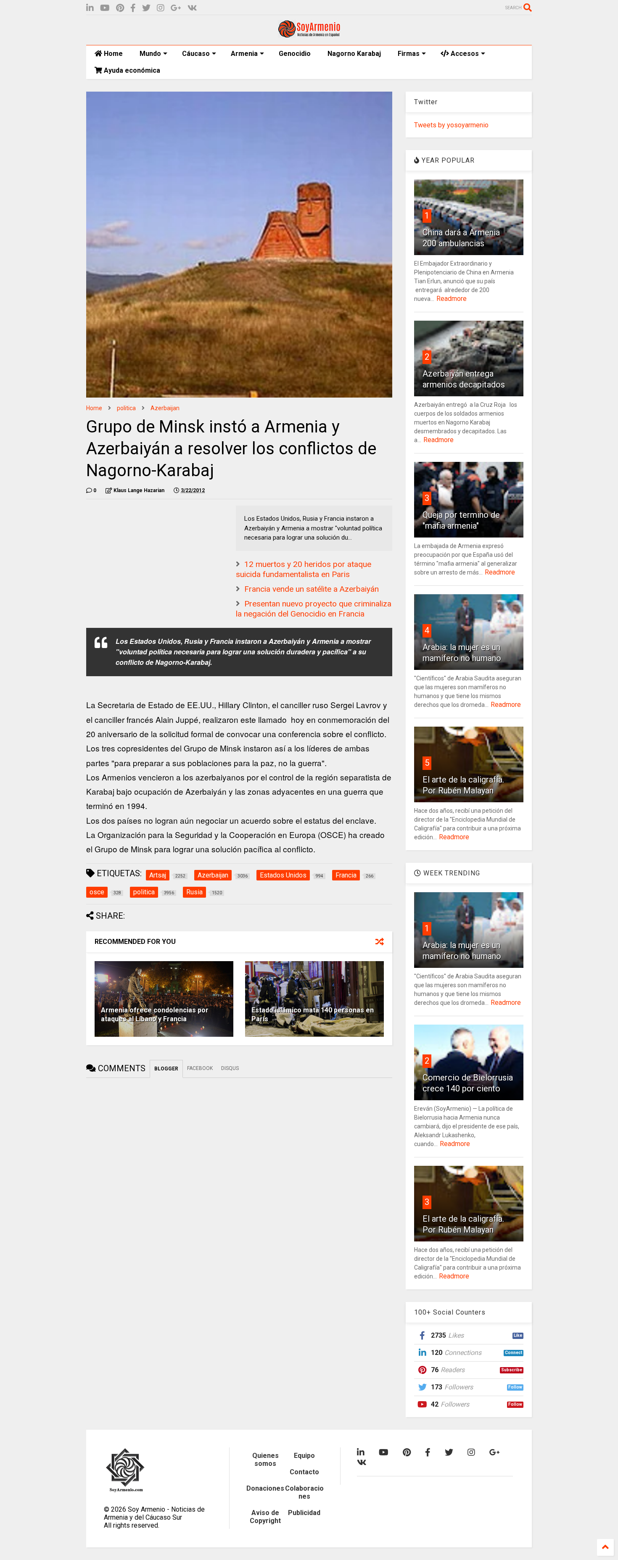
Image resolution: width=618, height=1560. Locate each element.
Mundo (150, 54)
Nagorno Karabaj (354, 54)
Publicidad (304, 1513)
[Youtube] (105, 8)
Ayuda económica (131, 70)
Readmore (451, 299)
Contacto (304, 1472)
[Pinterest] (120, 8)
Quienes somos (265, 1460)
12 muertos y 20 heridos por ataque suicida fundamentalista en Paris (303, 569)
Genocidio (295, 54)
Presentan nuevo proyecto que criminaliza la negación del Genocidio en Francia (313, 609)
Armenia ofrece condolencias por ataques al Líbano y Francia (155, 1014)
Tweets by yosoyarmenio (451, 125)
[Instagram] (160, 8)
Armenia (244, 54)
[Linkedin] (90, 8)
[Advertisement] (149, 558)
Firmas (409, 54)
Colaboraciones (304, 1492)
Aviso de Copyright (265, 1517)
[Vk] (192, 8)
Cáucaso (196, 54)
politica (126, 408)
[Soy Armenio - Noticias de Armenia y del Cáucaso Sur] (309, 34)
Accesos (464, 54)
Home (112, 54)
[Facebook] (133, 8)
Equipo (304, 1456)
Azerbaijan (165, 408)
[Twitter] (146, 8)
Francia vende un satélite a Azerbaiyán (311, 589)
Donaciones (265, 1488)
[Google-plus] (176, 8)
